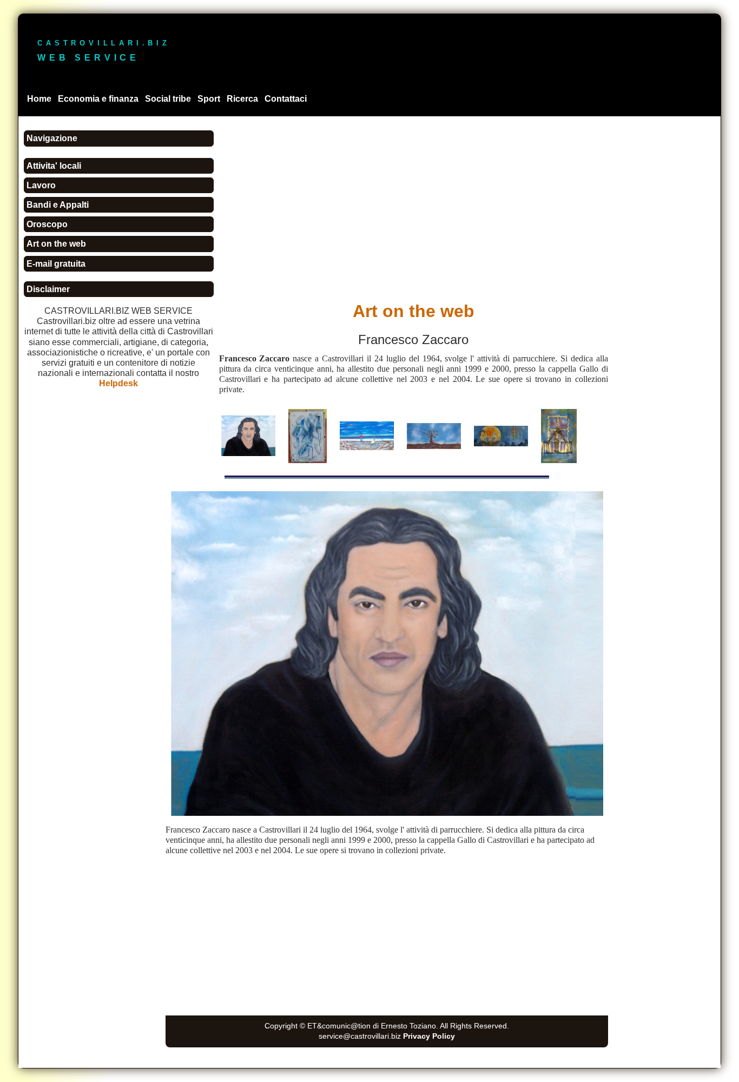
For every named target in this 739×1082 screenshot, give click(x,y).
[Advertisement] (361, 479)
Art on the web (56, 243)
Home (39, 98)
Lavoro (41, 185)
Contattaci (286, 98)
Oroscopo (47, 224)
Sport (208, 98)
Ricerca (242, 98)
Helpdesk (118, 383)
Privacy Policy (429, 1036)
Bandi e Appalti (58, 204)
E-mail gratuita (56, 263)
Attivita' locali (54, 165)
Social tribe (168, 98)
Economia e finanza (98, 98)
